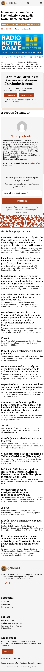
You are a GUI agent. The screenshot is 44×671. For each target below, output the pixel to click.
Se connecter (26, 95)
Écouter (15, 24)
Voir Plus (8, 651)
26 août (5, 425)
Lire (22, 24)
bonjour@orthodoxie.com (11, 623)
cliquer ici (29, 99)
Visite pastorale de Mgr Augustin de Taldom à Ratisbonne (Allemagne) (22, 455)
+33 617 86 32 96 (7, 620)
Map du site (32, 667)
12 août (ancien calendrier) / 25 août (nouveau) (21, 522)
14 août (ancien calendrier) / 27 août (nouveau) (21, 352)
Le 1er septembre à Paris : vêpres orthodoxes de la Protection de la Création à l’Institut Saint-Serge (20, 369)
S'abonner (11, 95)
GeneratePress (22, 667)
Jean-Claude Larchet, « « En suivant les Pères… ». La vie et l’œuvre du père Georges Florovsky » (21, 261)
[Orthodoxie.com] (9, 3)
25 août (5, 507)
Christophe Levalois (22, 136)
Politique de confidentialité (31, 663)
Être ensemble (7, 607)
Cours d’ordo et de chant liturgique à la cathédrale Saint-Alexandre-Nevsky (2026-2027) (21, 297)
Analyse (5, 24)
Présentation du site (9, 663)
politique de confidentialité (18, 210)
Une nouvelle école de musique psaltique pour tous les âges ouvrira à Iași (16, 492)
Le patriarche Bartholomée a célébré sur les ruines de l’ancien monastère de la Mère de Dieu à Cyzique (22, 387)
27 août (5, 338)
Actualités (5, 601)
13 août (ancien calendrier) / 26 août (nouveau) (21, 439)
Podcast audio (33, 24)
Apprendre (5, 604)
